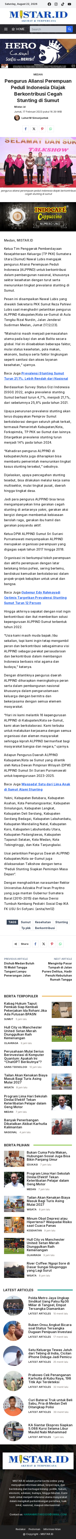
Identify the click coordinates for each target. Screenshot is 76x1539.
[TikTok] (62, 4)
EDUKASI (32, 1164)
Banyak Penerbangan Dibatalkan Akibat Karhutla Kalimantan (25, 1123)
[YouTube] (69, 4)
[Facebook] (49, 4)
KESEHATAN (34, 1230)
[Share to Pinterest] (42, 129)
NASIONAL (10, 1132)
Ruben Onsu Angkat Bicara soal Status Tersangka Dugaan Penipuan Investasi (50, 1328)
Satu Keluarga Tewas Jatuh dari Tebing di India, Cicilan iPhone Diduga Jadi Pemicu (50, 1353)
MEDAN (38, 74)
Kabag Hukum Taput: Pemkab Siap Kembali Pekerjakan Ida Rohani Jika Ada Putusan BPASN (25, 1008)
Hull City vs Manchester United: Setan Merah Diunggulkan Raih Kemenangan (23, 1032)
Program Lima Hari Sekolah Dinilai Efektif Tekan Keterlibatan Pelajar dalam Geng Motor (25, 1101)
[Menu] (6, 29)
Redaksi (20, 1529)
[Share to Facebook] (25, 129)
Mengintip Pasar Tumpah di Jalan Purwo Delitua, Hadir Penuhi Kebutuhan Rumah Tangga (57, 971)
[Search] (69, 29)
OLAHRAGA (11, 1043)
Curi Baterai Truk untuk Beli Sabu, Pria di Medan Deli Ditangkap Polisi (50, 1403)
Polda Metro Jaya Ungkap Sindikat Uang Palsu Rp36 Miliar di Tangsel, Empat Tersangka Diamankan (48, 1303)
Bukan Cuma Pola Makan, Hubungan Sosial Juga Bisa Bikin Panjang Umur (48, 1155)
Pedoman (34, 1529)
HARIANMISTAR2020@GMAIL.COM (45, 1514)
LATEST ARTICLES (39, 1313)
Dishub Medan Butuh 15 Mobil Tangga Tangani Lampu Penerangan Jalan (19, 969)
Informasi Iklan (52, 1529)
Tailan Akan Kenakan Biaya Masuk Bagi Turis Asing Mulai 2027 (25, 1078)
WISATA (9, 1087)
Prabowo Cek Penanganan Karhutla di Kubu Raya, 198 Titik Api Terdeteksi (49, 1378)
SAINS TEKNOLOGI (15, 1067)
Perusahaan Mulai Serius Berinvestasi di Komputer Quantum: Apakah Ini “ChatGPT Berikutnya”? (24, 1056)
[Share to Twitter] (34, 129)
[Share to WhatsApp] (50, 129)
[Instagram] (56, 4)
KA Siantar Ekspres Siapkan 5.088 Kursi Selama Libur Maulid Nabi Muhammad (50, 1428)
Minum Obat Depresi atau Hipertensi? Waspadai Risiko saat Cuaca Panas (49, 1222)
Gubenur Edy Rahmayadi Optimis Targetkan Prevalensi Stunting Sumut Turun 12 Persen (35, 598)
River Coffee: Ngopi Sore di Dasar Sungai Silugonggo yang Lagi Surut (48, 1266)
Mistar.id (20, 106)
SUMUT (8, 1019)
